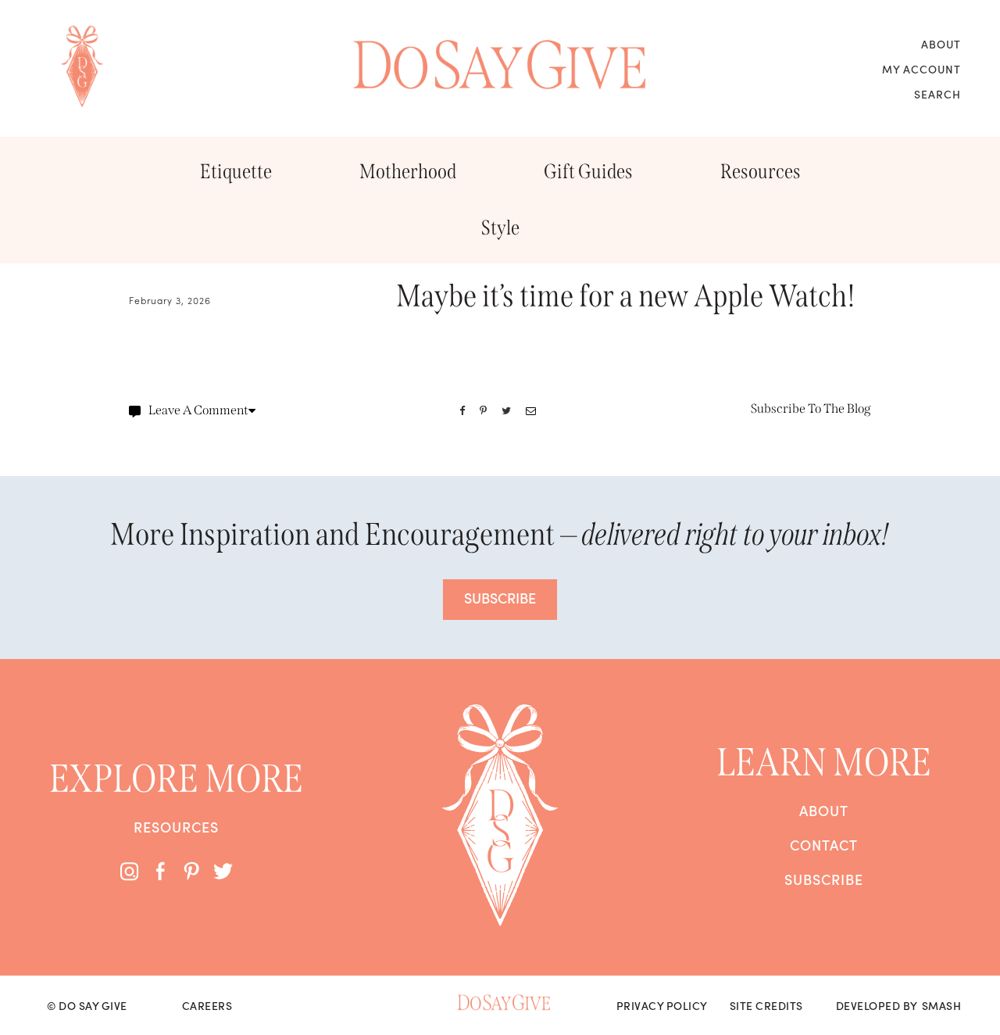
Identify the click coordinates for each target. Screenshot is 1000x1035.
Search (937, 94)
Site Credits (766, 1005)
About (941, 44)
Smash (942, 1005)
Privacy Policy (662, 1005)
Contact (824, 845)
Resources (760, 171)
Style (500, 228)
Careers (207, 1005)
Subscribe (823, 879)
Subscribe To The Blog (811, 408)
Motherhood (407, 171)
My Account (921, 69)
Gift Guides (588, 171)
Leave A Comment (198, 410)
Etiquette (236, 171)
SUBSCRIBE (500, 597)
